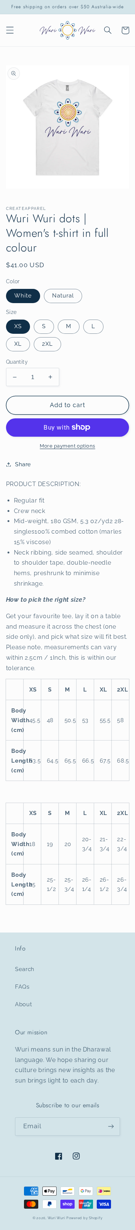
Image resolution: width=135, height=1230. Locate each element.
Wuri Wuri (56, 1218)
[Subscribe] (111, 1126)
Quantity (17, 362)
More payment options (67, 446)
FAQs (22, 986)
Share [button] (23, 464)
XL (18, 344)
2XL (47, 344)
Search (24, 969)
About (23, 1004)
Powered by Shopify (84, 1218)
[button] (9, 30)
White (23, 295)
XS (18, 326)
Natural (63, 295)
